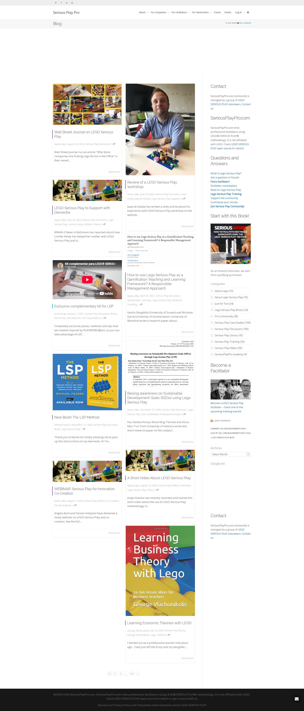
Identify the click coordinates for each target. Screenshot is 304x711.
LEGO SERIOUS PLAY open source (134, 698)
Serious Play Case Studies (229, 322)
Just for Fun (221, 303)
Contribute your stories (224, 202)
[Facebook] (61, 2)
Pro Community (224, 316)
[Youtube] (72, 2)
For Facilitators (179, 12)
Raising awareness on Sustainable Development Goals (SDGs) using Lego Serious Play (159, 397)
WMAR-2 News (92, 224)
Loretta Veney (75, 224)
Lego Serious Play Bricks (229, 310)
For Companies (159, 12)
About (142, 12)
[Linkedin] (66, 2)
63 (132, 674)
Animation (185, 485)
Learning (146, 300)
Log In (238, 12)
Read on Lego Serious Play (226, 190)
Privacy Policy (122, 705)
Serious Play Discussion (98, 143)
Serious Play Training (227, 341)
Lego (153, 634)
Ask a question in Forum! (225, 177)
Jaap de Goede (142, 198)
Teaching (132, 304)
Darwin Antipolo (62, 505)
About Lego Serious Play (229, 297)
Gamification (134, 300)
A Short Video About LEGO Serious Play (159, 478)
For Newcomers (200, 12)
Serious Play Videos (168, 485)
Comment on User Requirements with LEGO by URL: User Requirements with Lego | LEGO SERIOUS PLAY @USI (231, 433)
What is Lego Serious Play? (226, 173)
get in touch (180, 698)
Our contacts (245, 23)
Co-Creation (112, 500)
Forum (217, 12)
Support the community (224, 198)
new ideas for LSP (76, 317)
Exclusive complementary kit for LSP (84, 306)
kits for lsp (59, 317)
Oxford (161, 634)
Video (150, 489)
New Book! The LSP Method (76, 417)
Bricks (114, 313)
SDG (143, 414)
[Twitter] (55, 2)
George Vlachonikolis (138, 634)
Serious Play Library (175, 630)
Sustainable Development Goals (163, 414)
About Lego (221, 291)
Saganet (175, 198)
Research (177, 300)
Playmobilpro (94, 317)
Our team (232, 23)
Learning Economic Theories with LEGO (159, 623)
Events (228, 12)
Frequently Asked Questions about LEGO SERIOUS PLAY (171, 705)
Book (57, 429)
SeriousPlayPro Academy (229, 354)
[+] (87, 104)
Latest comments (222, 421)
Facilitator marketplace (224, 185)
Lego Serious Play (160, 198)
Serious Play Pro (66, 12)
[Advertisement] (152, 52)
